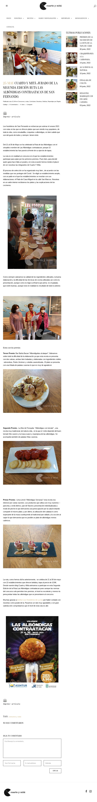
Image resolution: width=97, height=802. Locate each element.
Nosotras (18, 18)
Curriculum (32, 101)
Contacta (10, 27)
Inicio (9, 18)
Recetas (30, 18)
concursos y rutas (15, 717)
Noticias (44, 101)
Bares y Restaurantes (47, 18)
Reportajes (65, 18)
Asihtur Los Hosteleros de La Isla (30, 600)
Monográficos (81, 18)
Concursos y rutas (23, 101)
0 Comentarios (13, 104)
